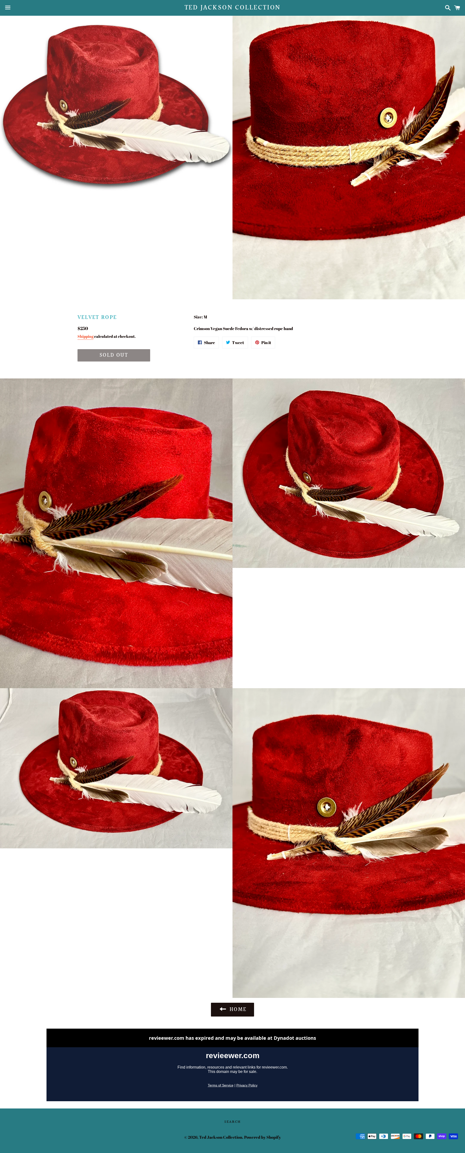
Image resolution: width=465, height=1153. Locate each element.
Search (232, 1122)
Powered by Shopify (262, 1137)
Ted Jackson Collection (233, 8)
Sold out (114, 355)
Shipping (85, 336)
